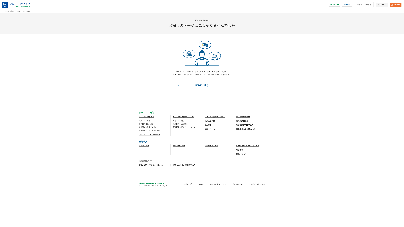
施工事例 (208, 125)
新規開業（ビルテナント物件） (150, 130)
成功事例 (239, 150)
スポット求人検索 (211, 146)
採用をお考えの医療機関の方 (184, 165)
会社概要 (187, 184)
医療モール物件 (144, 121)
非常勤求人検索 (179, 146)
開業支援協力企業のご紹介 (246, 129)
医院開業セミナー (243, 117)
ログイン (383, 4)
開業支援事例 (210, 121)
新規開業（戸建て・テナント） (184, 127)
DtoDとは (359, 5)
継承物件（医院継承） (147, 124)
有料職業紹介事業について (256, 184)
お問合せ (368, 5)
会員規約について (238, 184)
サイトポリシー (201, 184)
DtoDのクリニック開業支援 (149, 134)
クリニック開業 (335, 4)
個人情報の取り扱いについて (219, 184)
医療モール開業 (178, 121)
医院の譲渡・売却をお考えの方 (151, 165)
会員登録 (397, 4)
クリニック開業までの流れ (215, 117)
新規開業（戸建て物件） (148, 127)
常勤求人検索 (144, 146)
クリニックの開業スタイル (183, 117)
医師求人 (347, 4)
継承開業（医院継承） (181, 124)
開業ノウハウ (210, 129)
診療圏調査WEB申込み (245, 125)
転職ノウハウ (241, 154)
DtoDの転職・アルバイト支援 (247, 146)
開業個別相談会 (242, 121)
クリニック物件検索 (146, 117)
